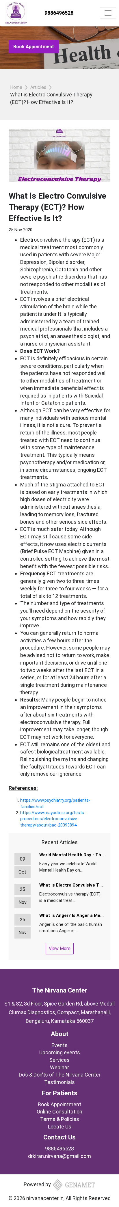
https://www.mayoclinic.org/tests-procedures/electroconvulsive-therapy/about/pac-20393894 (53, 819)
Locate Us (59, 1127)
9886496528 (58, 13)
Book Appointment (33, 46)
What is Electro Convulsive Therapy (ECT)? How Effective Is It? (72, 885)
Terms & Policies (59, 1119)
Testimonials (59, 1082)
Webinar (59, 1067)
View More (59, 948)
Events (59, 1045)
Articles (38, 87)
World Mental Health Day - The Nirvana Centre (72, 854)
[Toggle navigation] (108, 13)
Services (59, 1060)
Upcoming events (59, 1052)
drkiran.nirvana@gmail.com (59, 1156)
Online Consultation (59, 1112)
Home (16, 87)
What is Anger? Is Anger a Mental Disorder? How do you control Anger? (72, 915)
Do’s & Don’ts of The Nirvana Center (60, 1075)
